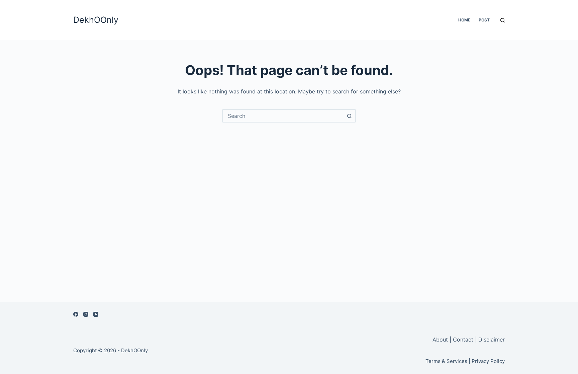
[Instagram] (85, 314)
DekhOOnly (95, 20)
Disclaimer (491, 339)
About (441, 339)
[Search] (502, 20)
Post (484, 19)
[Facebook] (75, 314)
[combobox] (283, 116)
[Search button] (349, 116)
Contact (463, 339)
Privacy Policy (488, 361)
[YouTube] (95, 314)
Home (464, 19)
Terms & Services (446, 361)
